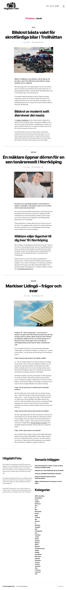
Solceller (37, 564)
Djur (36, 519)
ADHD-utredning (39, 496)
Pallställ (37, 552)
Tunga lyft (38, 572)
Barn (36, 505)
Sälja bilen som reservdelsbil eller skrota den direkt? (49, 470)
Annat (36, 500)
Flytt (36, 529)
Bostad (37, 513)
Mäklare (33, 152)
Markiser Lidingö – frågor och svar (33, 288)
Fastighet (37, 527)
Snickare (37, 562)
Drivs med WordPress (22, 586)
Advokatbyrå (38, 498)
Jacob (28, 42)
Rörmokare (38, 556)
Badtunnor (38, 503)
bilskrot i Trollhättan (22, 120)
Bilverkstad (38, 511)
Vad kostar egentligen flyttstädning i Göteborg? (48, 473)
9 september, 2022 (38, 295)
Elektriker (37, 525)
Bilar (33, 27)
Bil (35, 507)
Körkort (37, 539)
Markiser (33, 281)
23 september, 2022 (38, 167)
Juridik (37, 537)
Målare (37, 544)
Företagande (38, 531)
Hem (47, 6)
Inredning (37, 535)
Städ (36, 568)
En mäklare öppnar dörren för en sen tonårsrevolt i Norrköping (33, 159)
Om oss (52, 6)
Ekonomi (37, 521)
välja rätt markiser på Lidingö (39, 423)
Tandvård (37, 570)
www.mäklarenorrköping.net (25, 269)
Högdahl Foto (11, 586)
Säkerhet (37, 558)
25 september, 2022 (38, 42)
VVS (36, 574)
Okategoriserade (39, 548)
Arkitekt (37, 501)
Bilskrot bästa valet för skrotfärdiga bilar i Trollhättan (33, 35)
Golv (36, 533)
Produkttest (38, 554)
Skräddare (38, 560)
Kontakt (57, 6)
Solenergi (37, 566)
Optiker (37, 550)
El (35, 523)
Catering (37, 517)
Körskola (37, 540)
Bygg (36, 515)
